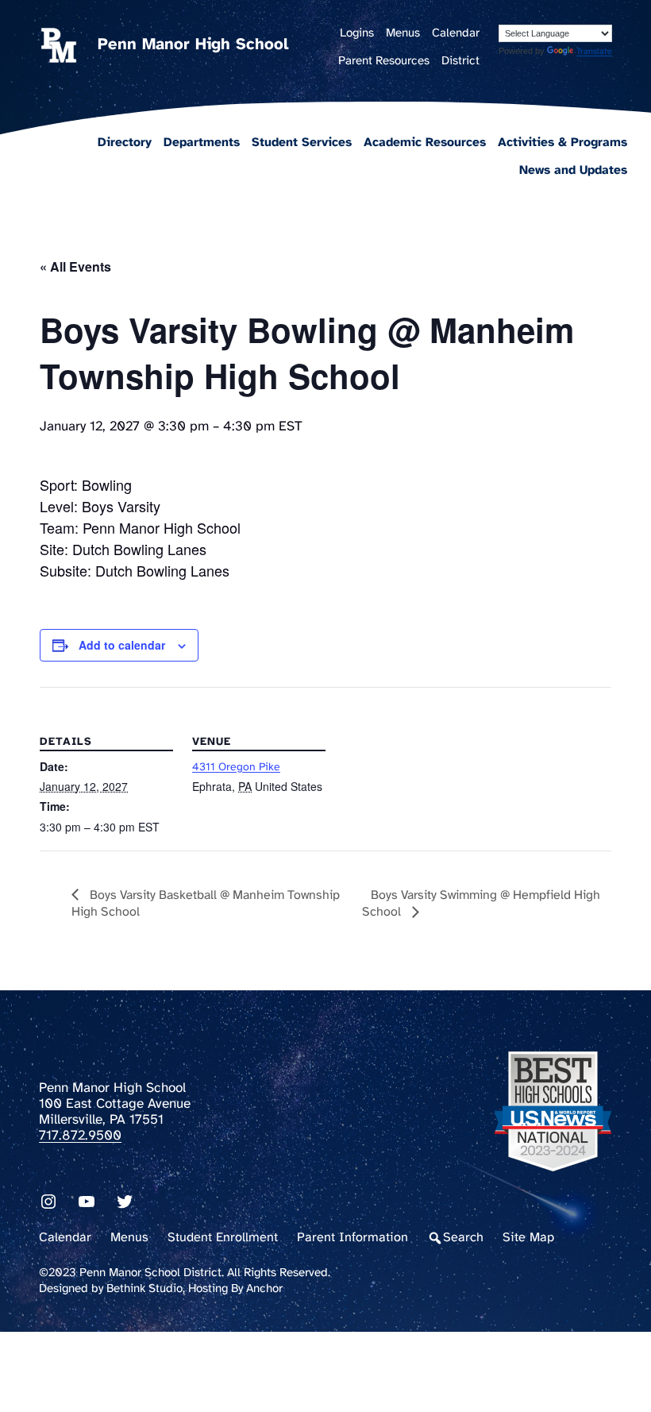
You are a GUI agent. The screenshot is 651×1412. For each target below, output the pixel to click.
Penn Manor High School (193, 45)
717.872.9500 (80, 1135)
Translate (594, 51)
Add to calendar (122, 645)
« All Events (75, 266)
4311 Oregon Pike (236, 768)
